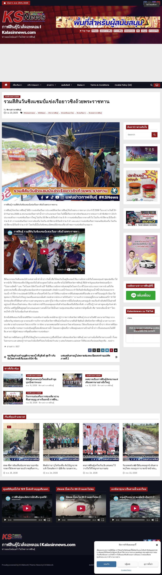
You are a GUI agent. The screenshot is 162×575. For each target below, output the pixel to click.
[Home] (6, 85)
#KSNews (41, 113)
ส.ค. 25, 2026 (12, 473)
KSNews (95, 31)
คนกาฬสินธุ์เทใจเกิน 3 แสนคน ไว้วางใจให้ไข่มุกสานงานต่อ (99, 467)
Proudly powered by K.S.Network (15, 565)
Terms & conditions (99, 85)
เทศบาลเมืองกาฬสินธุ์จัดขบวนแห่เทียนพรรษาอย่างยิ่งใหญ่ (101, 381)
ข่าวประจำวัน (153, 31)
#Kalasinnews (29, 113)
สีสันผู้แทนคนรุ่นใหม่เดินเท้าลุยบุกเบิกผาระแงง (41, 381)
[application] (27, 508)
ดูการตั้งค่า (148, 564)
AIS (138, 31)
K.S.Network (48, 565)
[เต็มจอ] (49, 520)
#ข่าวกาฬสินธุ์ (53, 113)
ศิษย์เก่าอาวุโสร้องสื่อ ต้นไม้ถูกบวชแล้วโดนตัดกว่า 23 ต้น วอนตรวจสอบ (60, 468)
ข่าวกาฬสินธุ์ (118, 31)
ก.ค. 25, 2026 (31, 402)
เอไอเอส (144, 31)
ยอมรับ (106, 564)
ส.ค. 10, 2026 (31, 385)
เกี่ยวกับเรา (17, 85)
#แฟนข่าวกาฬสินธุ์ (95, 113)
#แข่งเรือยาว (81, 113)
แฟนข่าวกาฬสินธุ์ (106, 31)
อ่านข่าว (50, 85)
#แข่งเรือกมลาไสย (67, 113)
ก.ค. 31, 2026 (90, 385)
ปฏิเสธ (127, 564)
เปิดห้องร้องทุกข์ (48, 427)
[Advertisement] (81, 63)
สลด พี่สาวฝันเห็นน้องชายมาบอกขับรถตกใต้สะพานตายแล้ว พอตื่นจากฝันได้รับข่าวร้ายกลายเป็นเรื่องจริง (20, 468)
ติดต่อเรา (81, 85)
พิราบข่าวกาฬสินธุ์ (14, 110)
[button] (157, 544)
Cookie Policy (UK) (123, 85)
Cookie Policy (126, 570)
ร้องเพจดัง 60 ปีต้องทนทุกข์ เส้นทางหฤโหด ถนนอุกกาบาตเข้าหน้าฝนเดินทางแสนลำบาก (140, 468)
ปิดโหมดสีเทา (151, 4)
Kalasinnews (130, 31)
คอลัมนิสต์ (65, 85)
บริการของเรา (33, 85)
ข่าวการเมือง (88, 427)
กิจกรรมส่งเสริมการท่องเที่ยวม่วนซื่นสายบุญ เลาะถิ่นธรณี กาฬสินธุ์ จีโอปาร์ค (42, 399)
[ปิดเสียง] (45, 520)
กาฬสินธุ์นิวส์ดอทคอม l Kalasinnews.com (38, 544)
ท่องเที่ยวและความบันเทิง (12, 97)
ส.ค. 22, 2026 (131, 473)
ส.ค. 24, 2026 (52, 473)
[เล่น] (5, 520)
